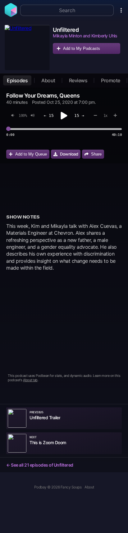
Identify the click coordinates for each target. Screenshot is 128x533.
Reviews (78, 80)
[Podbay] (11, 15)
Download (69, 153)
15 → (79, 115)
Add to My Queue (31, 154)
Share (96, 154)
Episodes (17, 80)
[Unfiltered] (27, 47)
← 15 (49, 115)
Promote (110, 80)
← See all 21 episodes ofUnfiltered (39, 465)
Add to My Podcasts (81, 48)
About (48, 80)
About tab (30, 380)
